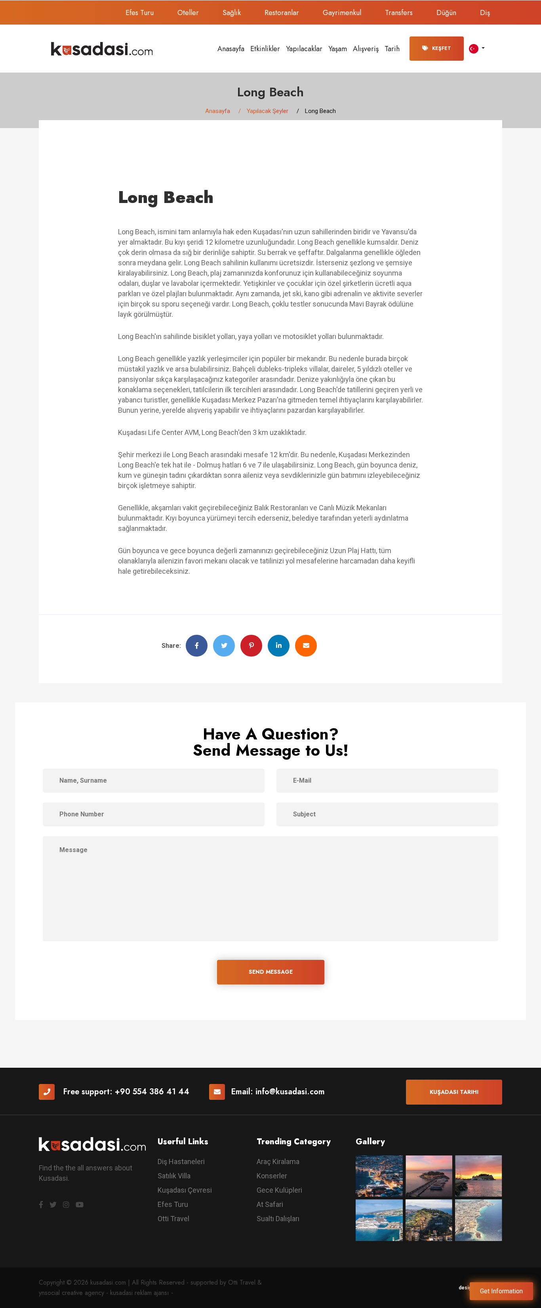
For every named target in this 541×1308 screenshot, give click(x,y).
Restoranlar (282, 13)
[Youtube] (80, 1204)
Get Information (501, 1291)
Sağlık (232, 13)
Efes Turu (140, 13)
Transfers (399, 13)
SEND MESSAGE (271, 972)
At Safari (270, 1204)
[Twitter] (53, 1204)
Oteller (188, 13)
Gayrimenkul (342, 13)
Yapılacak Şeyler (267, 111)
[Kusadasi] (102, 48)
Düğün (446, 13)
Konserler (272, 1176)
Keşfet (441, 48)
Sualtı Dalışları (278, 1218)
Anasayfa (230, 49)
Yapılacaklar (304, 49)
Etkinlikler (265, 49)
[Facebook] (41, 1204)
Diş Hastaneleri (181, 1161)
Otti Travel (173, 1218)
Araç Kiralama (278, 1161)
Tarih (392, 49)
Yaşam (337, 49)
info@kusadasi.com (290, 1091)
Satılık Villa (174, 1176)
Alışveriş (366, 49)
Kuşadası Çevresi (185, 1190)
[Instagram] (66, 1204)
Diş (485, 13)
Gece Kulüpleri (279, 1190)
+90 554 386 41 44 (152, 1091)
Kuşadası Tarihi (454, 1092)
